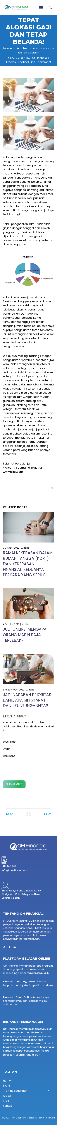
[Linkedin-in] (14, 947)
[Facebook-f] (9, 947)
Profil (6, 1101)
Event (6, 1085)
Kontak (7, 1106)
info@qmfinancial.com (17, 870)
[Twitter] (4, 947)
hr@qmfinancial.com (27, 1055)
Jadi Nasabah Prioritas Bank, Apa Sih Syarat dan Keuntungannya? (27, 700)
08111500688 (9, 866)
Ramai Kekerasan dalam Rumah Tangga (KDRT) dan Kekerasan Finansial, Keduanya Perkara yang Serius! (28, 564)
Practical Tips (26, 62)
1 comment (43, 62)
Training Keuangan (15, 1091)
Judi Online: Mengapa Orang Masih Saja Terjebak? (25, 635)
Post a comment (14, 784)
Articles (22, 48)
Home (7, 48)
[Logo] (16, 7)
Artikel (7, 1096)
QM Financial (39, 58)
